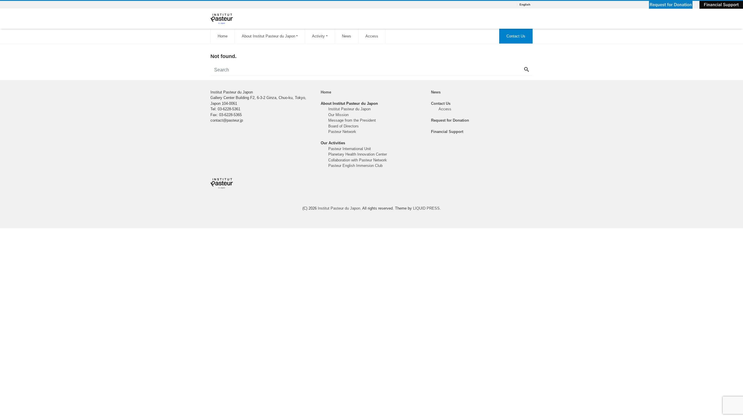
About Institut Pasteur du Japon (268, 36)
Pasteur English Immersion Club (355, 165)
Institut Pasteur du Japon (349, 109)
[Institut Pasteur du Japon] (221, 18)
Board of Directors (343, 126)
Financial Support (447, 131)
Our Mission (338, 115)
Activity (318, 36)
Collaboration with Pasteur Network (357, 160)
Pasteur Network (342, 131)
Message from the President (352, 120)
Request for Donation (450, 120)
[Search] (526, 70)
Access (371, 36)
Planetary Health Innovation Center (357, 154)
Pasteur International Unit (349, 149)
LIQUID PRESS (426, 208)
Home (223, 36)
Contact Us (515, 36)
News (346, 36)
